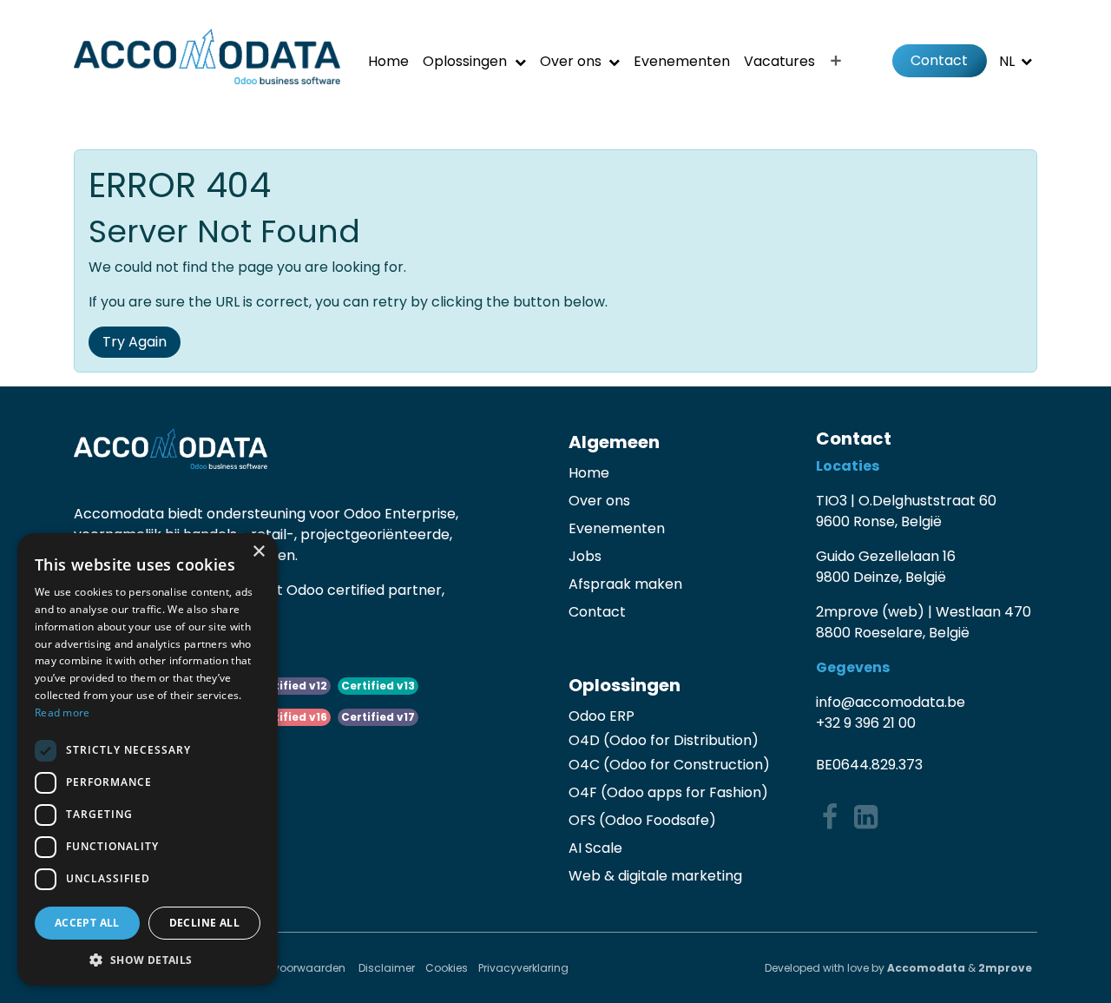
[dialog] (147, 759)
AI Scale (595, 848)
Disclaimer (386, 967)
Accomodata (926, 967)
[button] (147, 959)
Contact (939, 60)
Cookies (446, 967)
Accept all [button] (87, 922)
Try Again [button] (134, 342)
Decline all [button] (204, 922)
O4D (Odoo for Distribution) (664, 740)
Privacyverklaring (523, 967)
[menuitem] (388, 61)
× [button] (258, 551)
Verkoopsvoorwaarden (286, 967)
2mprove (1005, 967)
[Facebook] (829, 817)
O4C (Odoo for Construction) (669, 765)
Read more (62, 712)
